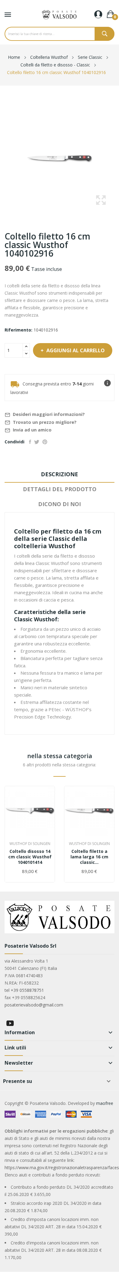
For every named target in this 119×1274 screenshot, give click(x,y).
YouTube (10, 1023)
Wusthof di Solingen (29, 844)
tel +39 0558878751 (24, 990)
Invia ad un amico (28, 430)
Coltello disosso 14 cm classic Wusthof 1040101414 (30, 857)
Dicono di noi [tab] (59, 504)
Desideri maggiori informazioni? (45, 414)
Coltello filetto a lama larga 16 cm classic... (89, 857)
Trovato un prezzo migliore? (41, 422)
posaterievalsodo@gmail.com (34, 1005)
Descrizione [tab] (59, 474)
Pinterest (45, 441)
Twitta (37, 441)
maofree (104, 1103)
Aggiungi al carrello (75, 350)
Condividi (30, 441)
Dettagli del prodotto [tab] (59, 489)
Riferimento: (18, 330)
